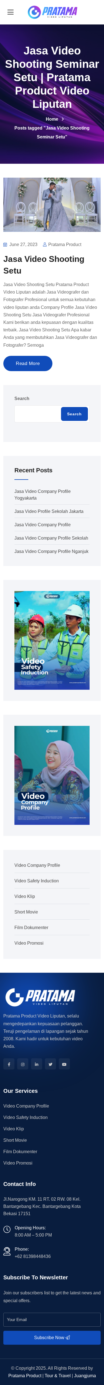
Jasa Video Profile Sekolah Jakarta (48, 511)
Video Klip (24, 896)
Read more (28, 363)
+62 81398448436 (33, 1256)
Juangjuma (85, 1375)
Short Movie (26, 912)
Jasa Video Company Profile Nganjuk (51, 551)
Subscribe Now (49, 1337)
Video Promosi (29, 943)
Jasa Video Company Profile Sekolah (51, 538)
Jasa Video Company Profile (42, 524)
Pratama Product (24, 1375)
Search (21, 398)
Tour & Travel (58, 1375)
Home (52, 119)
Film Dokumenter (31, 927)
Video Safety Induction (36, 880)
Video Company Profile (37, 865)
